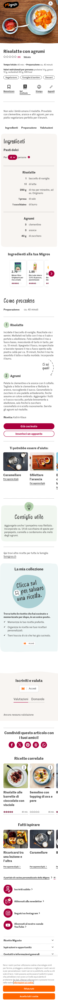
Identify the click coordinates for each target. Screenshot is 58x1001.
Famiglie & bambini (31, 77)
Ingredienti (11, 127)
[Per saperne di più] (15, 477)
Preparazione (29, 127)
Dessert (49, 77)
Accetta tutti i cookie (29, 996)
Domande (37, 699)
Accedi (31, 643)
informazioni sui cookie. (23, 982)
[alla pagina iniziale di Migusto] (11, 3)
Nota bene (29, 157)
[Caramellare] (42, 849)
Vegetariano (11, 77)
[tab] (29, 940)
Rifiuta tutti (29, 988)
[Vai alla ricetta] (15, 788)
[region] (29, 978)
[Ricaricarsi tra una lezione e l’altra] (15, 849)
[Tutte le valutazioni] (10, 57)
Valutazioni (46, 127)
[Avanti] (51, 274)
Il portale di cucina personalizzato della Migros (27, 877)
